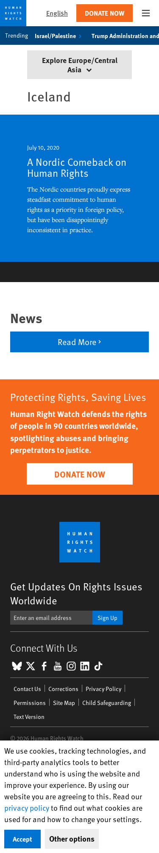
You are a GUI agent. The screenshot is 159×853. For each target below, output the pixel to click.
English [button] (57, 13)
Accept (22, 839)
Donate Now (104, 13)
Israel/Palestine (55, 35)
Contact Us (27, 689)
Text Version (29, 717)
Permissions (30, 703)
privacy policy (26, 807)
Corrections (63, 689)
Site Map (64, 703)
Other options (72, 838)
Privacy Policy (103, 689)
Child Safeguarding (106, 703)
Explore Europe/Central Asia (79, 64)
